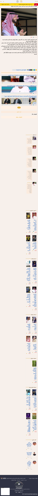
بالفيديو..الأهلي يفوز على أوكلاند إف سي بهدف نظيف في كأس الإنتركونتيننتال (28, 401)
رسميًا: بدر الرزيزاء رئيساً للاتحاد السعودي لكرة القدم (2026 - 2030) (34, 225)
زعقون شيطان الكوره (29, 182)
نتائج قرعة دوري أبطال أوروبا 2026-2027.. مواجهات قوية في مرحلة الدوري (34, 401)
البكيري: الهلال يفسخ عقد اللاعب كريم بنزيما (28, 327)
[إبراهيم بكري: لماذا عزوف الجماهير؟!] (34, 454)
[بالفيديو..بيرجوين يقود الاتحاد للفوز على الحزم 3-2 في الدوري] (28, 238)
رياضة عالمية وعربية (32, 387)
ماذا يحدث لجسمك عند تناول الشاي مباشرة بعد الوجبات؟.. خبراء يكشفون (22, 75)
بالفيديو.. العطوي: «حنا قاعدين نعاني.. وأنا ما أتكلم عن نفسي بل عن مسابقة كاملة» (34, 274)
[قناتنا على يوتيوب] (19, 492)
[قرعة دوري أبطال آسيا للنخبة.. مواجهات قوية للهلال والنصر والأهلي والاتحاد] (28, 416)
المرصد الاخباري (33, 72)
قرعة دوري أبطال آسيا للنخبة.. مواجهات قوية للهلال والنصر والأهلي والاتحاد (28, 426)
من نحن (25, 480)
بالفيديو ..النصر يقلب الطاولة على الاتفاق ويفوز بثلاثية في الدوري (28, 224)
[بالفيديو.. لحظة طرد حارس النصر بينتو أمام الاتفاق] (34, 238)
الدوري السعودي (33, 210)
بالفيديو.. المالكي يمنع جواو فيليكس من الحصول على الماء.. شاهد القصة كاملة (34, 373)
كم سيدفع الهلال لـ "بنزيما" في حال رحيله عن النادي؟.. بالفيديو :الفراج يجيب (21, 85)
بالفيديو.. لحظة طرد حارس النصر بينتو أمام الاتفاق (34, 245)
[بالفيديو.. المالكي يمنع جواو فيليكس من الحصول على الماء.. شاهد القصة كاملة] (34, 363)
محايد (31, 145)
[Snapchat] (36, 70)
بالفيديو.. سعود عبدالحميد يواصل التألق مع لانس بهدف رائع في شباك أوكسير (34, 425)
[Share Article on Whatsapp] (32, 70)
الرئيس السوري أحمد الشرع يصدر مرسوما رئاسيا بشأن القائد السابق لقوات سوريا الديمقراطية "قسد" (20, 97)
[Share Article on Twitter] (31, 70)
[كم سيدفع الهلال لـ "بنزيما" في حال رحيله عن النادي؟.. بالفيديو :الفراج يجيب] (19, 89)
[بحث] (3, 1)
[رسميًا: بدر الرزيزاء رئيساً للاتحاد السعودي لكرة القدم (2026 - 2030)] (34, 216)
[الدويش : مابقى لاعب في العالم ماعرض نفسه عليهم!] (28, 339)
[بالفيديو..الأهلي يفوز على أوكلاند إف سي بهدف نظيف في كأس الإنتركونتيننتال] (28, 392)
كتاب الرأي (34, 440)
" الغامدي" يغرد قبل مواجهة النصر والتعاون (34, 346)
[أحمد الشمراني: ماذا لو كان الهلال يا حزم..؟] (34, 462)
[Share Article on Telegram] (34, 70)
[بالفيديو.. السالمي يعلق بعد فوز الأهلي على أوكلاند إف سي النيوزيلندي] (28, 290)
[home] (21, 1)
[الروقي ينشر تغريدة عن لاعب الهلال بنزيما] (34, 320)
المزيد (19, 107)
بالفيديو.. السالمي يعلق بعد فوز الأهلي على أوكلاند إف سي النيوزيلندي (28, 298)
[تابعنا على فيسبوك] (20, 492)
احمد (31, 157)
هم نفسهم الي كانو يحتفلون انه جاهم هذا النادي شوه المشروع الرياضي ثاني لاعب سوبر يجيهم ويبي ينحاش (29, 140)
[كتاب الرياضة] (35, 1)
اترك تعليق (19, 111)
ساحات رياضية (33, 314)
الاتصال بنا (22, 480)
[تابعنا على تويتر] (21, 492)
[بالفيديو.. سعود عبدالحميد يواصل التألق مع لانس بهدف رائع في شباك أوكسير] (34, 416)
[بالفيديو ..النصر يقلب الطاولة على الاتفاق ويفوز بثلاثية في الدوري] (28, 216)
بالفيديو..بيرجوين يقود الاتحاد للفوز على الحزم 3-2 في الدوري (28, 246)
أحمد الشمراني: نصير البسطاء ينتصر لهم (29, 444)
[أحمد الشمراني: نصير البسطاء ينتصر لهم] (34, 444)
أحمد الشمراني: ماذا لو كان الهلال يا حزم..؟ (29, 463)
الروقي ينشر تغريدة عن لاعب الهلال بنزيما (34, 327)
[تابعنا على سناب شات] (17, 492)
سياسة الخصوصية (13, 480)
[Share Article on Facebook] (29, 70)
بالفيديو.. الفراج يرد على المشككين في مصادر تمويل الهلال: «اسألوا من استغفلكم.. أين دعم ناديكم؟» (28, 274)
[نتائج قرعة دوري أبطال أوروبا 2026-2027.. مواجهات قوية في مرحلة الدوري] (34, 392)
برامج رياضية (34, 258)
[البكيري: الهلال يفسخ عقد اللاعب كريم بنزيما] (28, 320)
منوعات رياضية (33, 358)
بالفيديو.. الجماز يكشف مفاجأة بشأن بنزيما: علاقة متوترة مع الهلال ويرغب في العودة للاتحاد (34, 300)
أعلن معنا (18, 480)
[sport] (17, 1)
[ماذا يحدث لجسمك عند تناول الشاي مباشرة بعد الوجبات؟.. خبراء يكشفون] (19, 79)
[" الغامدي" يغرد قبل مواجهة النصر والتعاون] (34, 339)
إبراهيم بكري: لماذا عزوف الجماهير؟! (29, 453)
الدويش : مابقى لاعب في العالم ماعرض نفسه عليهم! (28, 347)
